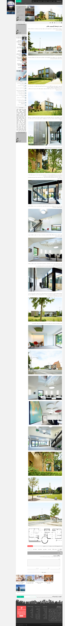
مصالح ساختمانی (19, 112)
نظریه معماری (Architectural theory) (20, 44)
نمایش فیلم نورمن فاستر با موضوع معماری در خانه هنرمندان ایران (21, 91)
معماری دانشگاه (59, 550)
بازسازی (21, 115)
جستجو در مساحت (37, 617)
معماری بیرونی (21, 120)
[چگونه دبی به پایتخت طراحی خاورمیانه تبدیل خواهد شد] (24, 58)
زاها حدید (20, 116)
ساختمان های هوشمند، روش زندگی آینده (20, 88)
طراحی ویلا (23, 118)
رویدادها (33, 1)
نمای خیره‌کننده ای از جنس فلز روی (30, 14)
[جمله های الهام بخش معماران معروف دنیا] (24, 38)
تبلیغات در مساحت (37, 615)
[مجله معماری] (59, 1)
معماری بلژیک (40, 549)
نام (59, 568)
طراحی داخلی (50, 1)
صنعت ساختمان (45, 1)
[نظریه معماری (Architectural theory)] (24, 45)
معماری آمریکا (23, 113)
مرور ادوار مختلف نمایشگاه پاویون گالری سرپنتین (19, 64)
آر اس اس (31, 616)
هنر (36, 1)
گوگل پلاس (31, 610)
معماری (54, 1)
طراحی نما (49, 549)
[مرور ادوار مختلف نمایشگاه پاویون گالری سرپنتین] (24, 64)
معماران (25, 126)
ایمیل (48, 568)
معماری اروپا (45, 549)
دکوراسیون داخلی (22, 110)
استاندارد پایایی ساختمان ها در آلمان (21, 86)
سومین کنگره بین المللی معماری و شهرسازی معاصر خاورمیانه (21, 100)
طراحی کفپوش (21, 126)
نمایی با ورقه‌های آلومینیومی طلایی (54, 26)
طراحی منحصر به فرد (19, 124)
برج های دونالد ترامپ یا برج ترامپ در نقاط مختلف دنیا (19, 41)
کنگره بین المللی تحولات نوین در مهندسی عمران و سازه (21, 93)
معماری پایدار (21, 128)
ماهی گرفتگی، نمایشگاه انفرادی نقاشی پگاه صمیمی (21, 83)
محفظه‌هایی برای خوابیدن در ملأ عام (19, 47)
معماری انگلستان (21, 129)
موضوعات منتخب (21, 107)
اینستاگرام (31, 612)
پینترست (32, 613)
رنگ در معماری (21, 127)
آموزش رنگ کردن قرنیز (19, 60)
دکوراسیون (24, 112)
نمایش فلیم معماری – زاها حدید (21, 104)
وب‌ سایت (37, 568)
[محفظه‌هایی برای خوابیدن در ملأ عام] (24, 48)
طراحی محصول (40, 1)
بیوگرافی (46, 612)
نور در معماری (24, 116)
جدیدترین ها (18, 35)
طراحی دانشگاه (54, 549)
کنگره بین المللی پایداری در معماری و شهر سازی (20, 95)
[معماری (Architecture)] (24, 68)
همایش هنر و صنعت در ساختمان (21, 97)
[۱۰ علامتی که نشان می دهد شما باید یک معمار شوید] (24, 54)
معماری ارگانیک (21, 117)
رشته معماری (18, 125)
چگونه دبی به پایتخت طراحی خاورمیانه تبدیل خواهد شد (19, 58)
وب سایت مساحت (37, 606)
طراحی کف (18, 115)
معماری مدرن (19, 111)
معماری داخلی (35, 549)
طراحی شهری (45, 618)
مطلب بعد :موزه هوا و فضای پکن (20, 22)
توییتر (32, 611)
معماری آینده (22, 130)
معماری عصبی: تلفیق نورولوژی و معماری (19, 51)
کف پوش (21, 121)
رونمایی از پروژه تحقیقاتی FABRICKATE (22, 103)
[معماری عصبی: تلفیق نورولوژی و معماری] (24, 51)
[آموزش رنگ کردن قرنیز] (24, 61)
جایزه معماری (18, 130)
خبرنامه (32, 617)
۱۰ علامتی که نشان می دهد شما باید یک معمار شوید (19, 54)
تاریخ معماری (24, 125)
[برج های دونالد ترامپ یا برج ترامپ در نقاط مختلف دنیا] (24, 41)
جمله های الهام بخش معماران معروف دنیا (19, 37)
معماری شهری (18, 118)
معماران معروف (19, 122)
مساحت (50, 546)
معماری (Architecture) (20, 67)
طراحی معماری (23, 119)
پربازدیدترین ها (24, 35)
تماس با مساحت (38, 618)
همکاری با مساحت (37, 616)
